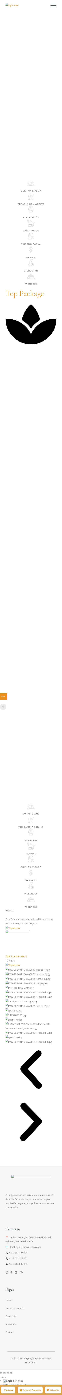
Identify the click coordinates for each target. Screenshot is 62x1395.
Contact (10, 1332)
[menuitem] (13, 1380)
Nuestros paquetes (15, 1308)
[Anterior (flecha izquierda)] (1, 1377)
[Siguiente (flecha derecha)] (4, 1377)
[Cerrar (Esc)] (11, 1372)
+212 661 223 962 (18, 1258)
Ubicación (54, 1390)
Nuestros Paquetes (32, 1390)
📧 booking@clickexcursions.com (23, 1246)
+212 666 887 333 (18, 1263)
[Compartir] (7, 1372)
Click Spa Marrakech (16, 956)
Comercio (11, 1316)
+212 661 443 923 (18, 1252)
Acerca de (11, 1324)
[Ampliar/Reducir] (1, 1372)
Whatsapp (8, 1390)
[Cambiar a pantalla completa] (4, 1372)
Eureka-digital (24, 1358)
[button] (31, 1070)
